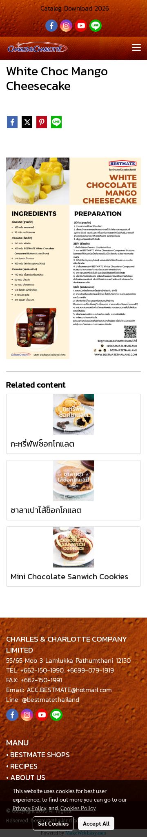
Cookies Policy (78, 807)
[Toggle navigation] (136, 48)
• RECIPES (22, 765)
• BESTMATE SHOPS (38, 754)
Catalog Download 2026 (73, 8)
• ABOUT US (25, 777)
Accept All (96, 823)
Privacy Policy (29, 807)
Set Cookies (53, 823)
